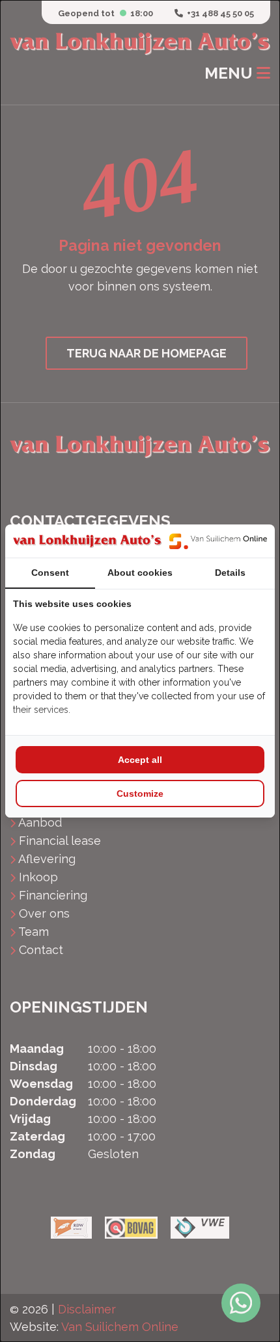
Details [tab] (230, 572)
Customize (140, 793)
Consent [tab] (50, 572)
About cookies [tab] (140, 572)
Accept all (140, 760)
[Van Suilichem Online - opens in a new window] (218, 541)
